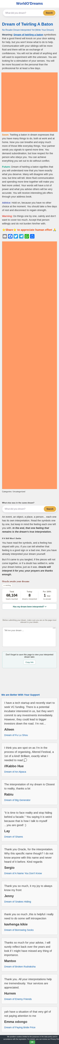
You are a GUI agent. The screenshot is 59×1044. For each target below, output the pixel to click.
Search (49, 13)
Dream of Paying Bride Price (19, 1027)
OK (32, 1042)
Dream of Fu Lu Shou (16, 735)
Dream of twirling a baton (28, 34)
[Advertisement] (29, 102)
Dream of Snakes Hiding (17, 901)
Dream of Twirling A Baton (27, 24)
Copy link (29, 662)
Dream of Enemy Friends (18, 999)
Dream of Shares (13, 836)
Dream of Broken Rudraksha (20, 966)
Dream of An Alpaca (15, 771)
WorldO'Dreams (29, 3)
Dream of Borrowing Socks (19, 930)
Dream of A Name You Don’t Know (23, 873)
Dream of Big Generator (17, 800)
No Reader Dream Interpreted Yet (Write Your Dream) (28, 30)
